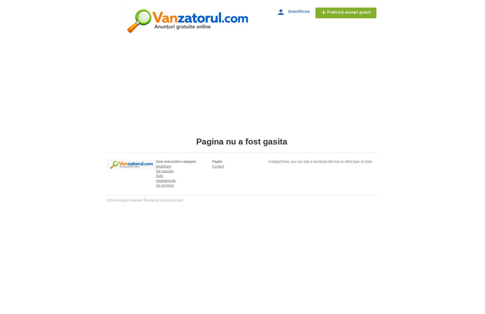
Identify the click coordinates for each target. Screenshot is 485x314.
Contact (218, 166)
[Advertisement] (242, 90)
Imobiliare (163, 166)
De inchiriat (164, 186)
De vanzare (165, 171)
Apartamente (166, 181)
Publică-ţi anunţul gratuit (348, 12)
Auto (159, 176)
